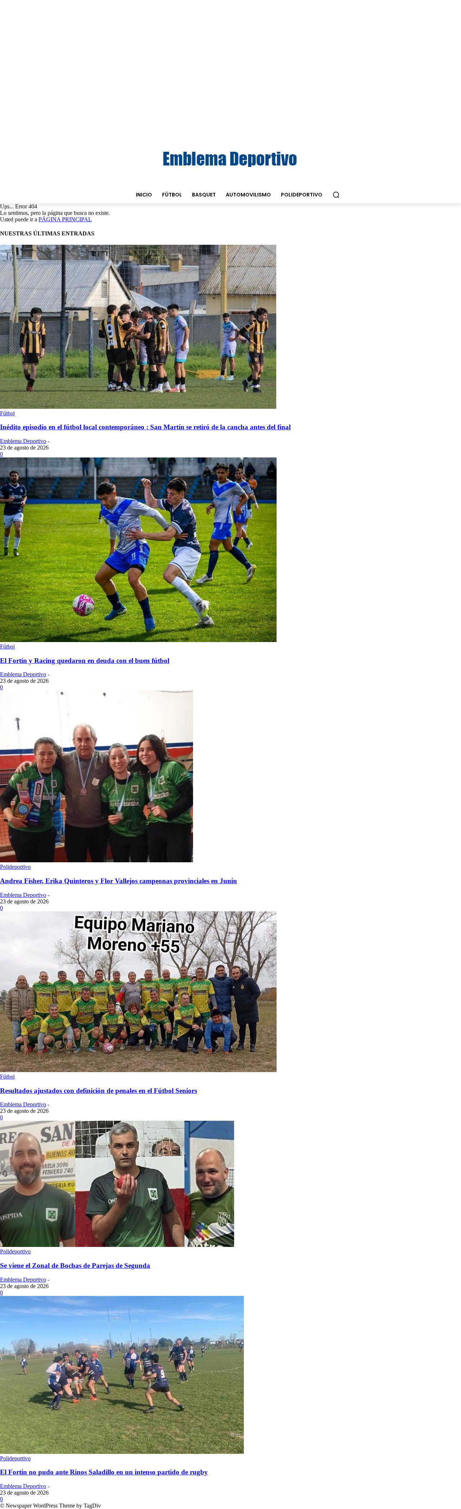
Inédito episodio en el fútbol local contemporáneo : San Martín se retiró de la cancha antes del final (145, 427)
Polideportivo (15, 867)
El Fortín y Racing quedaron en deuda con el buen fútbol (84, 660)
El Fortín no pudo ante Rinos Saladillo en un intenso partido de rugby (104, 1472)
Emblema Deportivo (23, 441)
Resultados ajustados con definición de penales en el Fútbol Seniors (98, 1090)
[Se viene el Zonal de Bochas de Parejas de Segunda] (117, 1245)
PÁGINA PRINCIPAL (65, 219)
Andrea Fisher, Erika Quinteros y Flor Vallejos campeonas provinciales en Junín (118, 881)
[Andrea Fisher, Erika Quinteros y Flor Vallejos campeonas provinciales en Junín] (96, 860)
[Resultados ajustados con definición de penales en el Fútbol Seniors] (138, 1070)
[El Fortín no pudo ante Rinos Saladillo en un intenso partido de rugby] (122, 1452)
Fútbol (7, 413)
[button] (336, 194)
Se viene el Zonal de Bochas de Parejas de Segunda (75, 1265)
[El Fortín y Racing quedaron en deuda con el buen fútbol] (138, 640)
